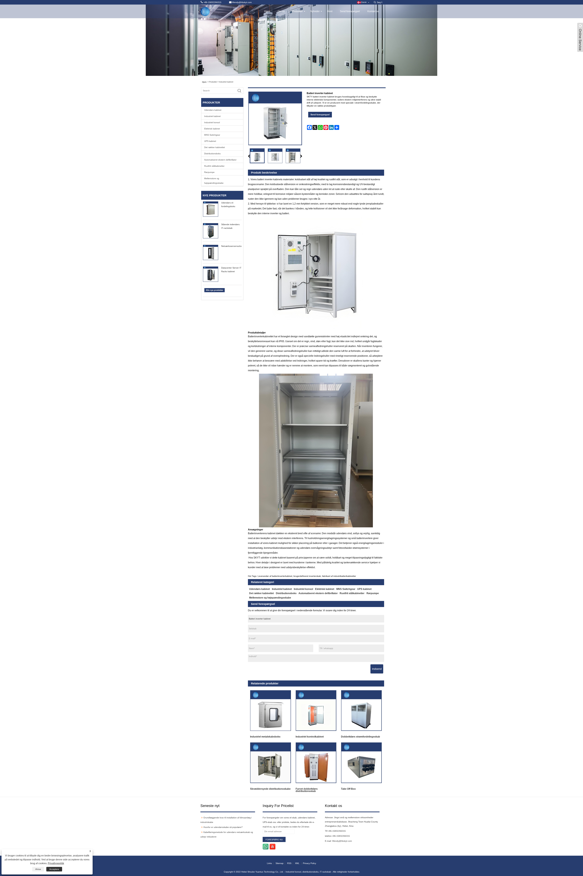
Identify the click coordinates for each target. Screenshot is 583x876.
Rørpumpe (209, 172)
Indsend (377, 668)
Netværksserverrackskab (233, 246)
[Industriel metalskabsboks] (270, 710)
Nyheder (315, 11)
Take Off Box (348, 789)
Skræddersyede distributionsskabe (270, 789)
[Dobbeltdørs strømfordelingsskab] (361, 710)
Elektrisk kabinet (212, 128)
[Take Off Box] (361, 762)
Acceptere (54, 869)
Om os (281, 11)
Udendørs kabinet (212, 110)
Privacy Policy (309, 863)
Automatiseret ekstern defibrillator (220, 160)
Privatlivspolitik (56, 863)
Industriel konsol (212, 122)
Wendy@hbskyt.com (342, 841)
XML (297, 863)
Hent (329, 11)
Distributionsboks (212, 153)
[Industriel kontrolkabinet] (316, 710)
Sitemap (279, 863)
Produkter (297, 11)
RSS (289, 863)
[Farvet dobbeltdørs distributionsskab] (316, 762)
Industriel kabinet (226, 82)
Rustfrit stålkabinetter (214, 166)
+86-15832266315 (337, 831)
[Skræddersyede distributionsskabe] (270, 762)
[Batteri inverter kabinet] (257, 155)
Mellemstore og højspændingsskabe (213, 180)
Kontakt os (373, 11)
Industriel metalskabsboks (265, 736)
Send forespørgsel (350, 11)
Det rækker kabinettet (214, 147)
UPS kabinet (210, 141)
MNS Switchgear (212, 135)
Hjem (267, 11)
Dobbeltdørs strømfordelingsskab (360, 736)
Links (269, 863)
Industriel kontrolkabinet (310, 736)
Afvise (38, 869)
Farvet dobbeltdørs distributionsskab (307, 790)
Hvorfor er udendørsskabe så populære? (223, 827)
